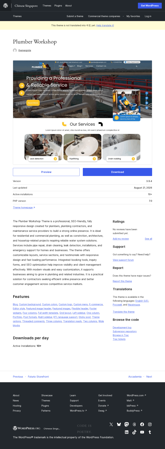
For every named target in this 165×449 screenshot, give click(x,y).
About (16, 395)
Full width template (48, 312)
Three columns (54, 321)
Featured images (61, 308)
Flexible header (80, 308)
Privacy (17, 410)
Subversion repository (125, 331)
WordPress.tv (78, 410)
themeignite (24, 50)
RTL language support (65, 317)
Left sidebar (79, 312)
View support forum (123, 260)
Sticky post (85, 317)
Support (74, 400)
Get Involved (105, 395)
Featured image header (38, 308)
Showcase (47, 395)
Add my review (121, 238)
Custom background (30, 304)
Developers (76, 405)
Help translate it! (105, 25)
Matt (130, 400)
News (16, 400)
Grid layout (65, 312)
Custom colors (49, 304)
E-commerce (96, 304)
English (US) (142, 300)
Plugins (45, 405)
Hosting (17, 405)
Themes (17, 16)
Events (102, 400)
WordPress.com (136, 395)
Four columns (30, 312)
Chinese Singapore (53, 428)
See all (148, 238)
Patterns (45, 410)
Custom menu (80, 304)
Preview (46, 172)
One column (93, 312)
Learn (73, 395)
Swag (102, 410)
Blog (15, 304)
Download (117, 172)
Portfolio (17, 317)
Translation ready (72, 321)
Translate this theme (124, 311)
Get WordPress (150, 5)
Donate (103, 405)
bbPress (132, 405)
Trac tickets (119, 339)
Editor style (19, 308)
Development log (122, 327)
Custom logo (65, 304)
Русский (117, 304)
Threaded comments (33, 321)
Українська (134, 304)
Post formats (30, 317)
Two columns (90, 321)
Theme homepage (23, 207)
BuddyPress (134, 410)
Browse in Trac (121, 335)
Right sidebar (45, 317)
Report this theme (122, 281)
